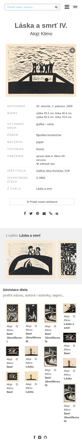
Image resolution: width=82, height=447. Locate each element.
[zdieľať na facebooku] (25, 213)
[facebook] (35, 437)
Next (73, 259)
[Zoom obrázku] (41, 70)
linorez (40, 149)
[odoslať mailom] (44, 213)
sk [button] (75, 6)
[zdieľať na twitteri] (31, 213)
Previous (8, 259)
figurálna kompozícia (48, 134)
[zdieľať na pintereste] (37, 213)
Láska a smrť (44, 188)
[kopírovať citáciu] (56, 213)
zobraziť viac (47, 163)
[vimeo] (40, 437)
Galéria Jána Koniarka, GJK (53, 170)
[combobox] (32, 7)
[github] (46, 437)
